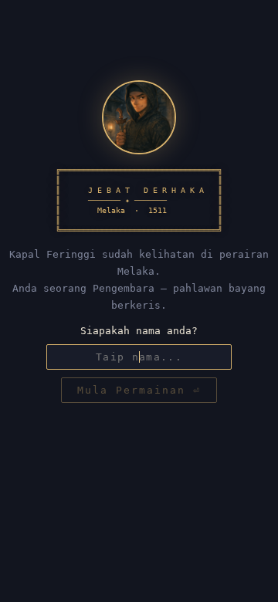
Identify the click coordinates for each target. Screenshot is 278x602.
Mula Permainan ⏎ (139, 390)
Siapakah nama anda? (139, 331)
